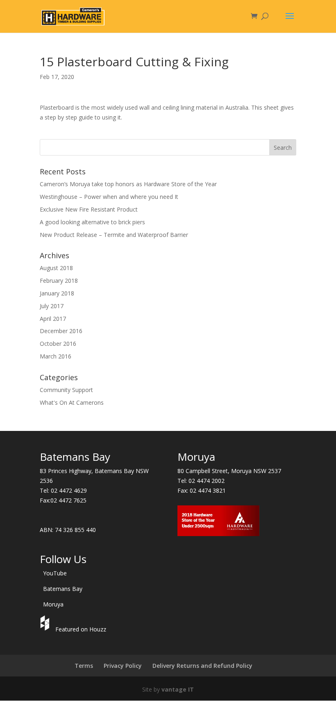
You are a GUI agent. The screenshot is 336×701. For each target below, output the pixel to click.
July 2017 (52, 306)
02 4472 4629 (69, 490)
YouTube (55, 573)
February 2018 (59, 280)
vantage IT (177, 689)
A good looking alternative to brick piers (92, 222)
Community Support (66, 390)
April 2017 (53, 318)
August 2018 (56, 268)
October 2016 (58, 343)
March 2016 (55, 356)
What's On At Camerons (72, 402)
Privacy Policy (123, 665)
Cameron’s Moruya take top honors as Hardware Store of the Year (128, 184)
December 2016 (61, 331)
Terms (84, 665)
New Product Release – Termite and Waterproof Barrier (114, 235)
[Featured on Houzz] (46, 629)
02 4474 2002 (206, 481)
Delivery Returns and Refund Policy (202, 665)
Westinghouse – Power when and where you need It (109, 197)
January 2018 (57, 293)
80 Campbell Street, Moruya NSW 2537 (229, 471)
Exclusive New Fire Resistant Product (89, 209)
